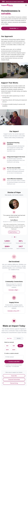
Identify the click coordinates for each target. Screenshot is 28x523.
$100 (20, 345)
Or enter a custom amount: (11, 353)
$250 (7, 349)
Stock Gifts (14, 375)
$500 (13, 349)
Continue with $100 (14, 361)
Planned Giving (14, 383)
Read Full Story (13, 232)
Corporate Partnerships (14, 379)
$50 (14, 345)
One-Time (9, 338)
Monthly (19, 338)
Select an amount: (9, 342)
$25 (7, 345)
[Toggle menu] (26, 5)
